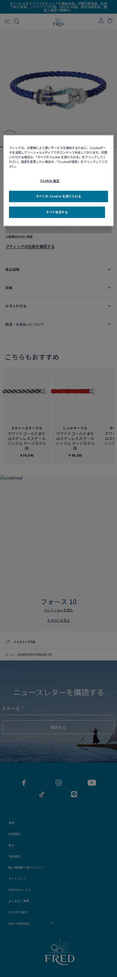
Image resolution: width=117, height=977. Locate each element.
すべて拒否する (57, 212)
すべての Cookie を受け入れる (58, 196)
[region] (58, 180)
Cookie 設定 (50, 180)
